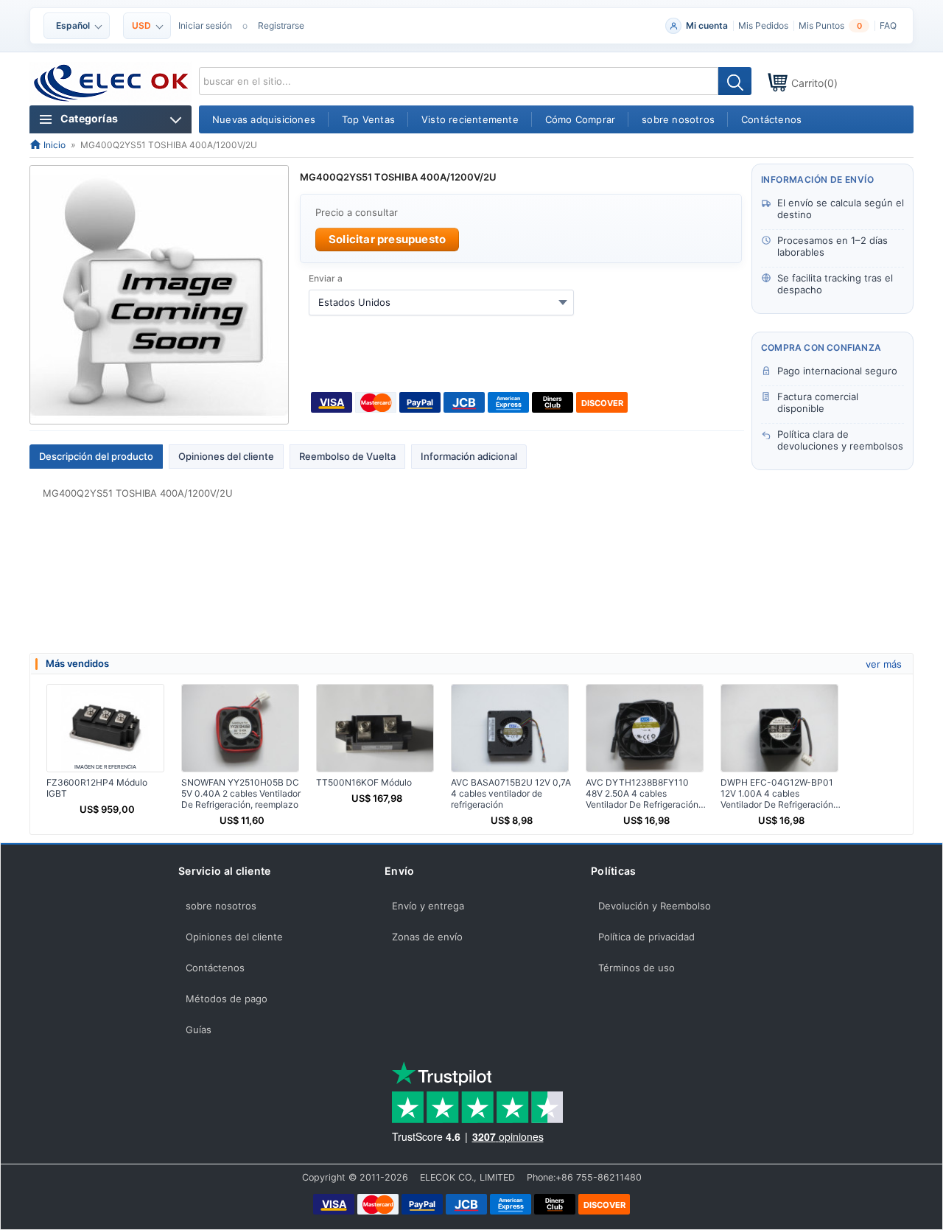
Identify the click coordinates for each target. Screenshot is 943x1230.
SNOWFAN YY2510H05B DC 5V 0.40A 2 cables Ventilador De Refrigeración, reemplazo (241, 793)
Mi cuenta (707, 25)
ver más (884, 664)
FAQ (888, 25)
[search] (734, 81)
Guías (198, 1029)
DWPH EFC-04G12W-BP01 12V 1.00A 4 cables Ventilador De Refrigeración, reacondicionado (778, 793)
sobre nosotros (221, 906)
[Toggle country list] (563, 302)
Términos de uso (636, 968)
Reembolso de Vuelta (347, 456)
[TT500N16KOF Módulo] (375, 728)
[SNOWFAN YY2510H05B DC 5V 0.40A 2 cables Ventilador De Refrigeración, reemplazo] (240, 728)
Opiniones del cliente (226, 456)
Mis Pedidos (763, 25)
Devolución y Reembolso (654, 906)
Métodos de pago (226, 998)
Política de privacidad (646, 937)
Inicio (53, 144)
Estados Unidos (354, 302)
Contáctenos (215, 968)
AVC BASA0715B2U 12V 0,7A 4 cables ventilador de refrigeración (511, 793)
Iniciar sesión (205, 25)
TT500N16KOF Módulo (364, 782)
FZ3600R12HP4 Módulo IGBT (96, 788)
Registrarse (281, 25)
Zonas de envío (427, 937)
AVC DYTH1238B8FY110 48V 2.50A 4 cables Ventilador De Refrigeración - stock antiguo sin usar (645, 793)
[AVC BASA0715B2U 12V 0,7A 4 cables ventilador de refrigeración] (510, 728)
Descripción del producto (96, 456)
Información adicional (469, 456)
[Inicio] (111, 83)
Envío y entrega (428, 906)
